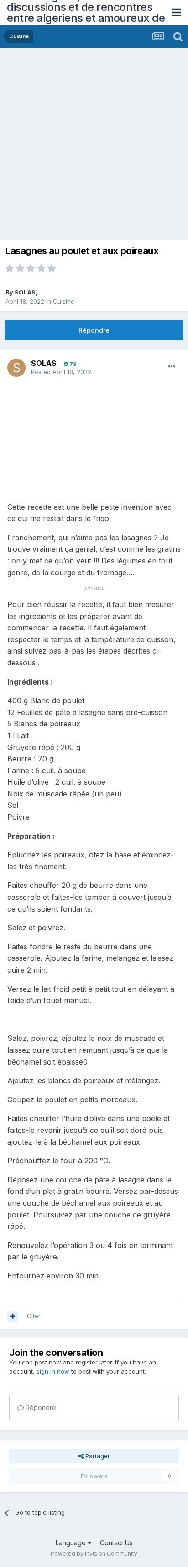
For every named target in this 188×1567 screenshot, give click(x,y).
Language (72, 1543)
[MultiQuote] (12, 1316)
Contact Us (116, 1543)
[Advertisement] (94, 146)
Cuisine (63, 301)
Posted (61, 371)
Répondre (94, 330)
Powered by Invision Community (94, 1553)
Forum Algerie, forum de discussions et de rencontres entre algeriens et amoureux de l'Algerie (86, 12)
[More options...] (171, 366)
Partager (97, 1456)
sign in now (53, 1371)
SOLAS (25, 292)
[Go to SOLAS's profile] (16, 368)
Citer (34, 1315)
